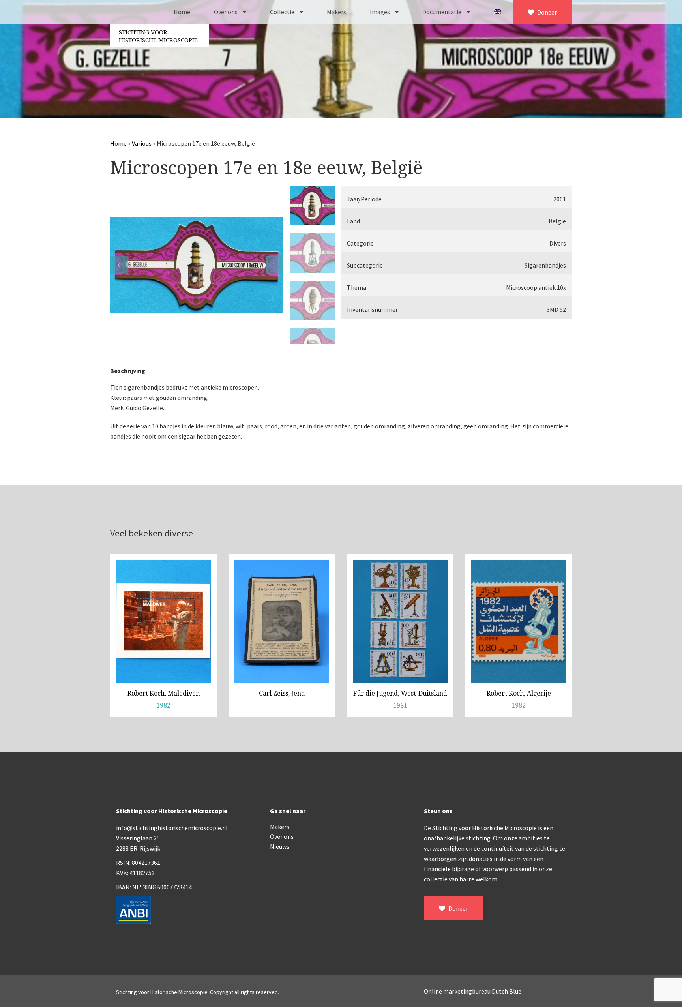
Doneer (546, 12)
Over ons (226, 12)
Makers (336, 12)
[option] (196, 265)
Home (182, 12)
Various (142, 143)
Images (380, 12)
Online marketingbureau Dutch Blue (472, 991)
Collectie (283, 12)
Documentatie (442, 12)
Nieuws (279, 846)
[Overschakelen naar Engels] (497, 12)
